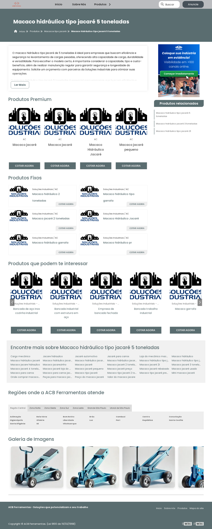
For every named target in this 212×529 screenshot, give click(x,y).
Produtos (100, 4)
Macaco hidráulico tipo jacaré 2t (173, 131)
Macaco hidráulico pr (117, 243)
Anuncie (193, 4)
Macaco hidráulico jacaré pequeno (95, 360)
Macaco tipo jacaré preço (155, 373)
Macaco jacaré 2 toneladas (51, 218)
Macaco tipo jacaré (86, 373)
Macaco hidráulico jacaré (25, 360)
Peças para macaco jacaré (58, 377)
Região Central (18, 408)
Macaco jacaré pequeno (89, 368)
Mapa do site (197, 508)
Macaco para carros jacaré (58, 373)
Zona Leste (78, 408)
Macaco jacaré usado (184, 368)
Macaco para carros (22, 373)
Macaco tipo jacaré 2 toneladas (125, 373)
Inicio (159, 508)
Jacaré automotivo (86, 356)
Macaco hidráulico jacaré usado (125, 360)
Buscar (169, 4)
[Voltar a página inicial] (17, 4)
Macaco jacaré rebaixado (154, 368)
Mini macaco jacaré (183, 373)
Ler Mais (20, 85)
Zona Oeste (50, 408)
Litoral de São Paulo (120, 408)
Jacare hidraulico (53, 356)
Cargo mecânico (20, 356)
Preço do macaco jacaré (89, 377)
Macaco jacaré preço (119, 368)
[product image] (19, 191)
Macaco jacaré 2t (150, 364)
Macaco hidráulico (182, 356)
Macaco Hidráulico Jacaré (121, 218)
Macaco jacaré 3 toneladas (187, 364)
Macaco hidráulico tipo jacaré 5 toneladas (173, 114)
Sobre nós (169, 508)
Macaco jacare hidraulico (25, 364)
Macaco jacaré (83, 364)
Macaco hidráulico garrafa (50, 243)
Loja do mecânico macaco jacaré (159, 356)
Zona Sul (64, 408)
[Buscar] (162, 4)
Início (58, 4)
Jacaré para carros (118, 356)
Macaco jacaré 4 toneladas (27, 368)
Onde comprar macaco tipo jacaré (31, 377)
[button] (200, 302)
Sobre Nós (79, 4)
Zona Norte (34, 408)
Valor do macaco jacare (121, 377)
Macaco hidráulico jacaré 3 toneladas (176, 123)
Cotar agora (24, 165)
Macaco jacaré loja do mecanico (62, 368)
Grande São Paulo (96, 408)
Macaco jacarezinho (54, 364)
